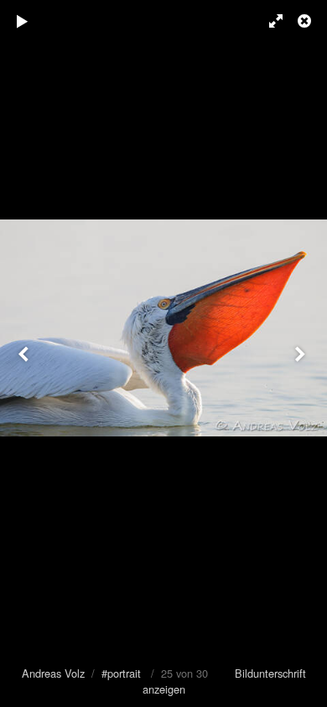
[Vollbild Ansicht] (268, 21)
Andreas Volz (53, 673)
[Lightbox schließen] (306, 21)
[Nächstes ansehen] (302, 353)
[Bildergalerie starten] (22, 21)
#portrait (121, 673)
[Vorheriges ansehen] (25, 353)
